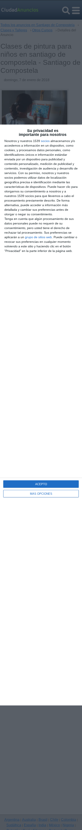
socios (45, 140)
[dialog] (41, 415)
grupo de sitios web (38, 237)
